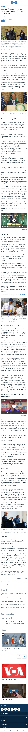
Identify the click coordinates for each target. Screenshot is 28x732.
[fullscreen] (25, 226)
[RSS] (15, 709)
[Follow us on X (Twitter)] (5, 709)
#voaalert (3, 291)
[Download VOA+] (14, 691)
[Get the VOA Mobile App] (14, 671)
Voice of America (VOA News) (11, 217)
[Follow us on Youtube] (8, 709)
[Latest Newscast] (4, 730)
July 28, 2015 (21, 294)
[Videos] (11, 730)
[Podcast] (18, 709)
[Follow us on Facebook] (2, 709)
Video (4, 630)
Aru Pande (5, 16)
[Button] (25, 24)
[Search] (24, 730)
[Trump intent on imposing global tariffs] (14, 640)
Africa (3, 6)
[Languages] (17, 730)
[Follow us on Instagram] (12, 709)
